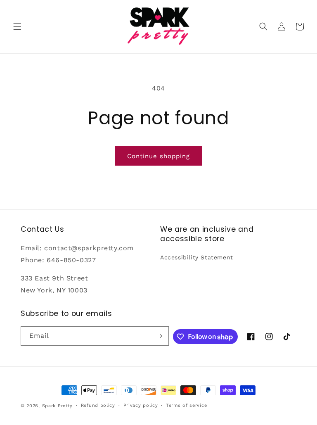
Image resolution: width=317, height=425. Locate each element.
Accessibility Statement (196, 257)
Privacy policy (140, 405)
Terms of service (186, 405)
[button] (17, 26)
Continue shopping (158, 156)
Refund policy (98, 405)
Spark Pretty (57, 405)
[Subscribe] (159, 336)
